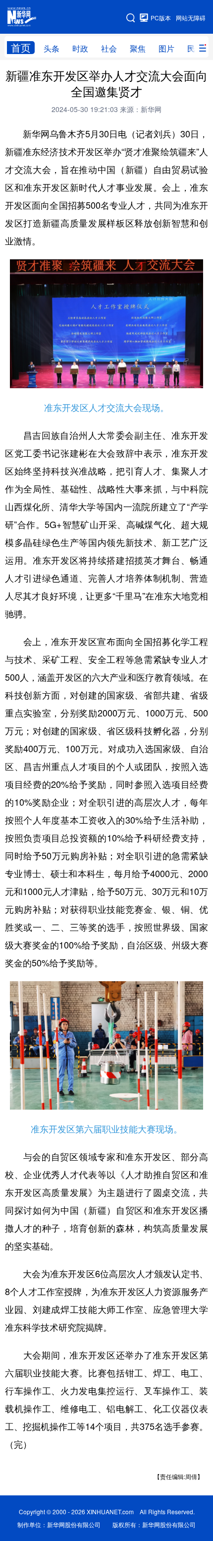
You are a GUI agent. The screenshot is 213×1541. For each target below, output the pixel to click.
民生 (195, 48)
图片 (166, 48)
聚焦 (138, 48)
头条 (51, 48)
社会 (109, 48)
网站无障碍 (191, 17)
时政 (80, 48)
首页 (21, 47)
